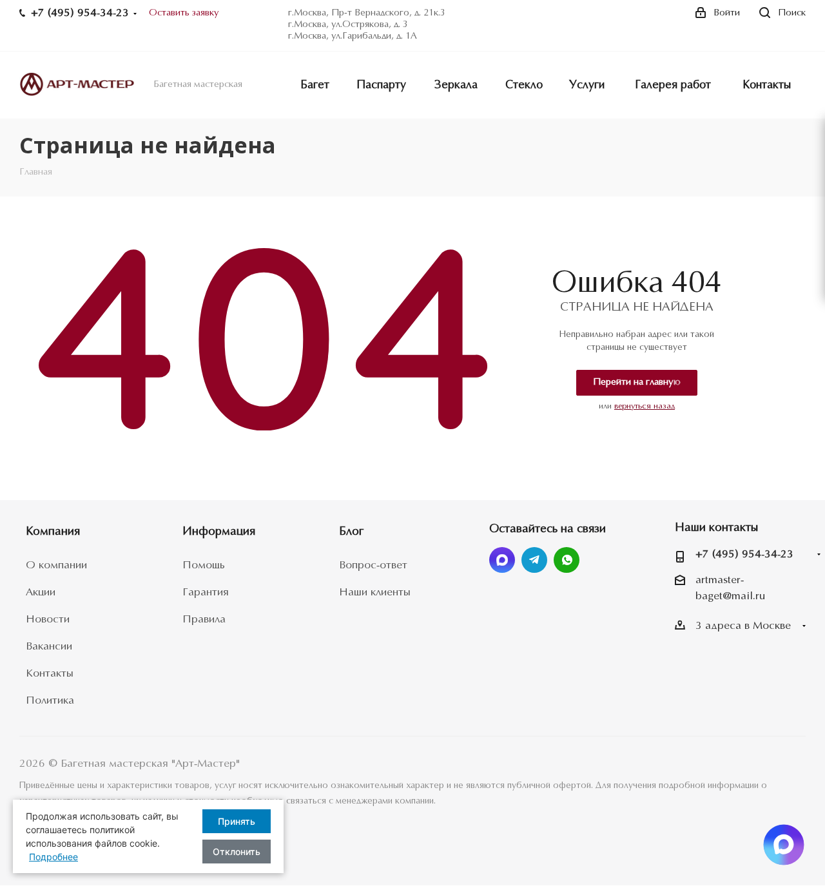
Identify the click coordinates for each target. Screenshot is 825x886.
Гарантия (205, 592)
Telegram (534, 560)
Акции (40, 592)
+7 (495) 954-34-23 (744, 554)
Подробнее (53, 856)
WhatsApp (566, 560)
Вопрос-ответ (373, 565)
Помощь (203, 565)
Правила (204, 619)
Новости (48, 619)
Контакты (49, 673)
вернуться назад (644, 406)
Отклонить (236, 851)
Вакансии (49, 646)
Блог (351, 532)
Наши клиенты (375, 592)
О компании (56, 565)
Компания (53, 532)
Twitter (502, 560)
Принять (236, 821)
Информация (218, 532)
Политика (50, 700)
